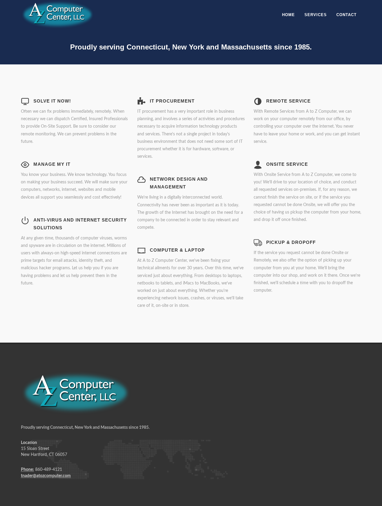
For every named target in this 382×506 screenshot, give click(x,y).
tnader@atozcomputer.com (46, 476)
